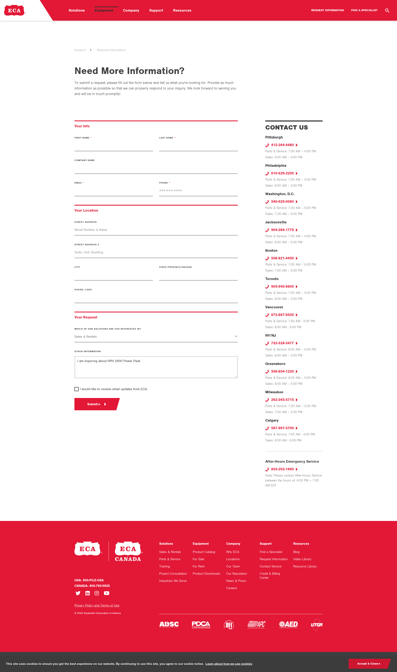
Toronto (272, 278)
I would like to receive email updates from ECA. (114, 389)
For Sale (198, 559)
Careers (231, 588)
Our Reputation (236, 574)
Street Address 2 (86, 244)
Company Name (84, 160)
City (77, 267)
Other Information (87, 351)
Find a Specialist (364, 10)
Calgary (272, 420)
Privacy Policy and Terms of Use (96, 605)
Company (131, 10)
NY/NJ (270, 335)
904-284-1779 (282, 230)
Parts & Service (169, 559)
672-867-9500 (282, 314)
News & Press (236, 581)
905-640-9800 (282, 286)
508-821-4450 (282, 258)
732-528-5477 (282, 343)
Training (164, 566)
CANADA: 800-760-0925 (92, 586)
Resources (182, 10)
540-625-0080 (282, 201)
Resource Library (305, 566)
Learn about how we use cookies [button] (229, 663)
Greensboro (275, 363)
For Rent (198, 566)
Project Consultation (173, 574)
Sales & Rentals (170, 552)
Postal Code (83, 289)
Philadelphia (275, 165)
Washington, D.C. (279, 194)
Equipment (104, 10)
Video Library (302, 559)
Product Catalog (204, 552)
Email (78, 182)
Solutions (77, 10)
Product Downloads (206, 574)
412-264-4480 (282, 145)
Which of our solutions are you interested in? (107, 328)
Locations (233, 559)
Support (156, 10)
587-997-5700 (282, 428)
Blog (296, 552)
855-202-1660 (282, 469)
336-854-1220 (282, 371)
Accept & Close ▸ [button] (368, 663)
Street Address (85, 221)
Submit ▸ (93, 404)
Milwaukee (274, 392)
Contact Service (270, 566)
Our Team (233, 566)
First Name (82, 137)
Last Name (166, 137)
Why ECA (232, 552)
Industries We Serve (173, 581)
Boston (271, 250)
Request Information (327, 10)
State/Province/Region (175, 267)
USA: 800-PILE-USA (89, 580)
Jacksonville (276, 222)
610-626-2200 (282, 173)
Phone (163, 182)
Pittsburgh (274, 137)
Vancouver (274, 307)
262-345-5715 (282, 399)
